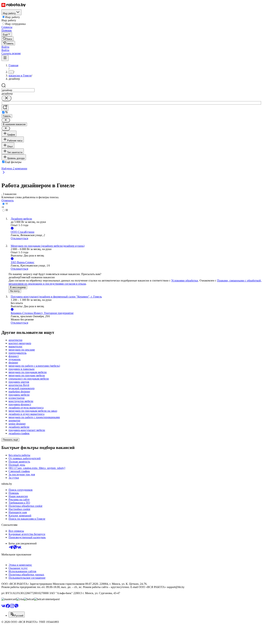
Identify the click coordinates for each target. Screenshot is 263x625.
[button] (5, 46)
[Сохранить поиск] (5, 108)
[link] (7, 38)
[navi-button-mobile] (5, 58)
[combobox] (18, 90)
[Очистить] (6, 98)
